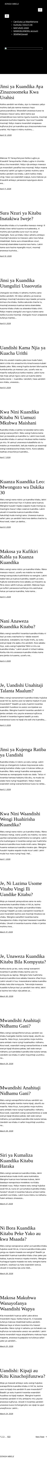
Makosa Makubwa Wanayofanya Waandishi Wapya (18, 1303)
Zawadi (24, 34)
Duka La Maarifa (25, 21)
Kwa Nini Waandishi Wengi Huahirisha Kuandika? (20, 819)
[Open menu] (40, 10)
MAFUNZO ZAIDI (21, 28)
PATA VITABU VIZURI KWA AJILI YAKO (9, 3)
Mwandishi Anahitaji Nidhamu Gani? (20, 1023)
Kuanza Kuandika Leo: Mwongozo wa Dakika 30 (22, 487)
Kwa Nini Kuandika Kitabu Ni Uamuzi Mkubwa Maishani (19, 417)
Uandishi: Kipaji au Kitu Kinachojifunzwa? (22, 1373)
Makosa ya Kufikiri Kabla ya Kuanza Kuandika (19, 557)
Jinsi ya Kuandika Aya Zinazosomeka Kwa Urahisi (21, 92)
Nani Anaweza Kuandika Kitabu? (17, 623)
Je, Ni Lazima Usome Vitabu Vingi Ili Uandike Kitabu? (21, 889)
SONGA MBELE (7, 1456)
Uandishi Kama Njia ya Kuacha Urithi (22, 350)
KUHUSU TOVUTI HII (22, 25)
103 (8, 1437)
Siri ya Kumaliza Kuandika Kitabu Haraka (16, 1160)
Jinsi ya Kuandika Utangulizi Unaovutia (21, 283)
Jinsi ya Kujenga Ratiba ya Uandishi (23, 752)
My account (32, 31)
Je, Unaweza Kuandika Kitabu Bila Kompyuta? (23, 959)
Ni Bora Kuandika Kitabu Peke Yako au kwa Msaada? (20, 1233)
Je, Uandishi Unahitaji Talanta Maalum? (21, 688)
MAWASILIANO (20, 31)
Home (35, 21)
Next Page (41, 1437)
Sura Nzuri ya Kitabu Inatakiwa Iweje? (20, 215)
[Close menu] (7, 16)
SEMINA (17, 34)
